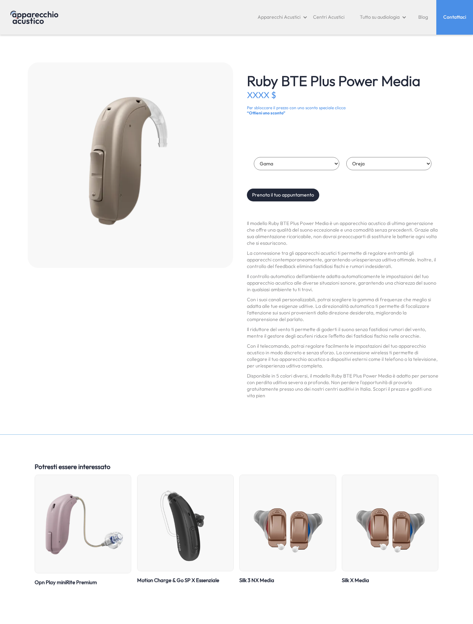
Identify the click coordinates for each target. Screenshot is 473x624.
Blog (423, 17)
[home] (34, 17)
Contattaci (454, 17)
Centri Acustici (329, 17)
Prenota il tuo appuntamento (283, 195)
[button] (282, 17)
